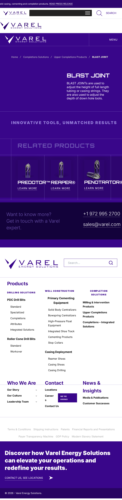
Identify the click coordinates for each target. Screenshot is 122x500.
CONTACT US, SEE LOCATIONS (24, 477)
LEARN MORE (27, 188)
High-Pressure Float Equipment (60, 323)
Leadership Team (18, 401)
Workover (16, 351)
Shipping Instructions (45, 429)
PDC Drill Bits (16, 299)
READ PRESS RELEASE (56, 4)
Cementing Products (60, 337)
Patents (65, 429)
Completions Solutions (36, 56)
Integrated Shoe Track (61, 331)
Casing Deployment (58, 352)
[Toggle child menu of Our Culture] (36, 395)
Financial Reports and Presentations (93, 429)
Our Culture (14, 395)
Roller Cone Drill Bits (21, 339)
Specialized (17, 312)
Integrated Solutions (22, 329)
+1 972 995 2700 (101, 213)
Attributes (16, 324)
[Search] (109, 263)
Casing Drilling (57, 370)
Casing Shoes (56, 364)
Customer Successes (96, 403)
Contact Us (52, 406)
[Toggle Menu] (87, 13)
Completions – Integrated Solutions (98, 324)
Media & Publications (95, 397)
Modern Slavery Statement (87, 436)
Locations (51, 389)
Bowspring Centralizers (62, 315)
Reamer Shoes (56, 358)
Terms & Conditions (19, 429)
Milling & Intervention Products (96, 304)
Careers (49, 397)
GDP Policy (62, 436)
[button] (105, 13)
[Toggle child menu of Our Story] (36, 390)
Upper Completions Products (70, 56)
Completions (17, 318)
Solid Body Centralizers (62, 309)
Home (14, 56)
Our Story (13, 389)
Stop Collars (55, 342)
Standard (15, 306)
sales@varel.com (102, 224)
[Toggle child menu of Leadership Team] (36, 401)
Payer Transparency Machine (36, 436)
